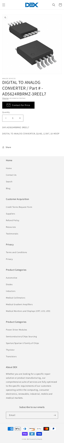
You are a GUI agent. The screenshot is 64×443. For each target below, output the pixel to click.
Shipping (5, 98)
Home (9, 168)
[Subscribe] (54, 415)
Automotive (11, 277)
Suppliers (10, 213)
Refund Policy (12, 220)
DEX (28, 439)
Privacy (9, 259)
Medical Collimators (15, 297)
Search (9, 181)
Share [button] (8, 147)
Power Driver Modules (16, 329)
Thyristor (10, 349)
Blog (8, 188)
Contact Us (11, 175)
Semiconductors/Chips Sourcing (21, 336)
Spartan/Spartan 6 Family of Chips (22, 343)
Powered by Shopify (35, 439)
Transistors (11, 356)
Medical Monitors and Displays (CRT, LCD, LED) (28, 311)
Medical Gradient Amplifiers (19, 304)
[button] (3, 5)
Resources (11, 227)
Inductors (10, 291)
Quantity (6, 112)
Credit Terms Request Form (19, 207)
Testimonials (12, 233)
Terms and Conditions (16, 252)
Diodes (9, 284)
